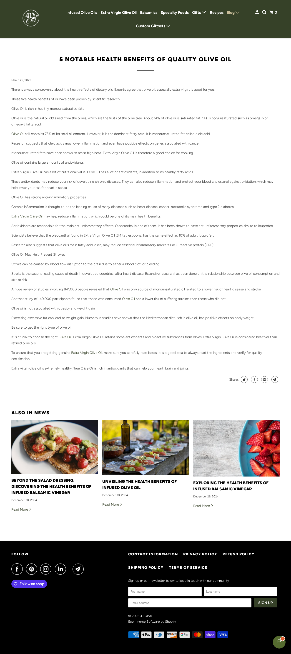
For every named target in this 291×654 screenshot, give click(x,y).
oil (56, 99)
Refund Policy (238, 554)
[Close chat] (276, 543)
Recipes (216, 12)
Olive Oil (17, 134)
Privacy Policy (200, 554)
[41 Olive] (31, 19)
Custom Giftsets (151, 26)
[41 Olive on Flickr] (70, 569)
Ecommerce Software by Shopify (152, 622)
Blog (231, 12)
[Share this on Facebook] (254, 379)
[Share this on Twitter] (244, 379)
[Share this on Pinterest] (264, 379)
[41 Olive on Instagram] (47, 569)
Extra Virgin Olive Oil (118, 12)
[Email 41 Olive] (79, 569)
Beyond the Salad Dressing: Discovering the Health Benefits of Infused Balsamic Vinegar (51, 486)
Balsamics (148, 12)
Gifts (197, 12)
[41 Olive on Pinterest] (32, 569)
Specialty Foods (175, 12)
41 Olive (146, 616)
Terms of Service (188, 567)
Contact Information (153, 554)
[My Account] (257, 12)
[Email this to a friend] (274, 379)
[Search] (264, 12)
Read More (20, 509)
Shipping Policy (145, 567)
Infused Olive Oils (81, 12)
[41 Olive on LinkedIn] (61, 569)
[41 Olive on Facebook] (18, 569)
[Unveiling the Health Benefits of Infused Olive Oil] (145, 447)
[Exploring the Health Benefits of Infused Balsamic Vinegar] (236, 448)
